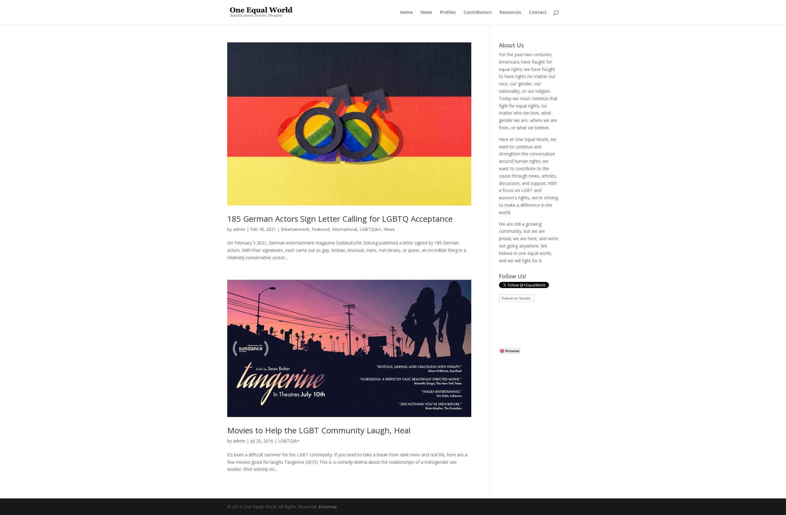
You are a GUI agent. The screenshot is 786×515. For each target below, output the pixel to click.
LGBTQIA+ (370, 229)
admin (239, 229)
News (426, 12)
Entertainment (295, 229)
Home (406, 12)
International (344, 229)
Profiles (448, 12)
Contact (538, 12)
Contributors (478, 12)
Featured (320, 229)
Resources (510, 12)
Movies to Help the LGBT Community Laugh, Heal (319, 430)
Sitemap (327, 506)
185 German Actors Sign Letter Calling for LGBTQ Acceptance (340, 218)
